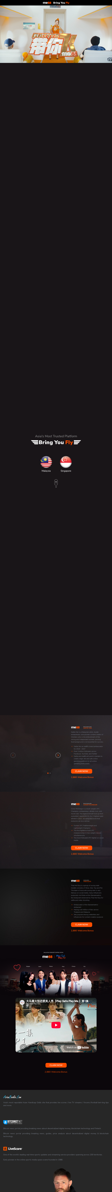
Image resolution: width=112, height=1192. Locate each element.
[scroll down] (56, 486)
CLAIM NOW (81, 771)
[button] (58, 755)
